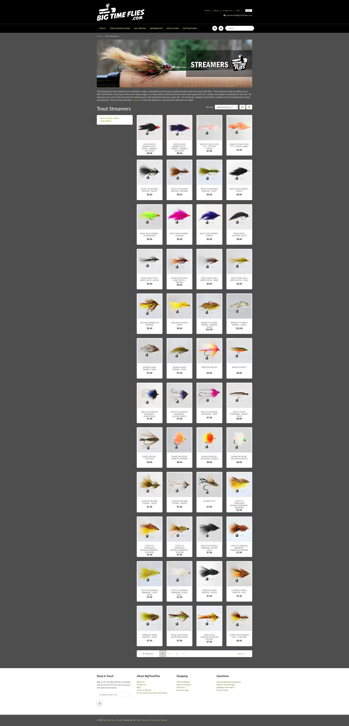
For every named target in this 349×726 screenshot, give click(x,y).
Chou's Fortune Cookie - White (179, 502)
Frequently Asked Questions (228, 682)
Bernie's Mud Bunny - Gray (149, 368)
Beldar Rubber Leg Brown (149, 324)
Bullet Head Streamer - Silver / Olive (239, 414)
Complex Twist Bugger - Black (209, 591)
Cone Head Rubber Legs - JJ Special (239, 636)
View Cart (181, 687)
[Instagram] (99, 703)
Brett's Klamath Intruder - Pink (209, 413)
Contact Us (227, 10)
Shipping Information (225, 687)
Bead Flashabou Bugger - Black (149, 190)
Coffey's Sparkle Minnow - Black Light (209, 548)
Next (240, 654)
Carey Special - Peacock (149, 457)
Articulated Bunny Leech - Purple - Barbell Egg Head (179, 147)
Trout (102, 28)
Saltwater (140, 28)
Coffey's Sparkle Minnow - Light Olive (149, 592)
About (216, 10)
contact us (137, 100)
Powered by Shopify (158, 720)
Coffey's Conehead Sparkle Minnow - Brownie (239, 504)
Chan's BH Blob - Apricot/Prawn (179, 457)
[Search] (251, 28)
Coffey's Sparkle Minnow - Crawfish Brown (239, 548)
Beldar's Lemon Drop (180, 324)
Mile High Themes (140, 720)
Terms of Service (144, 690)
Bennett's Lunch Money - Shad (239, 324)
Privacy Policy (222, 690)
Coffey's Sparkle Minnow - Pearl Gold (179, 592)
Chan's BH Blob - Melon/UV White (239, 457)
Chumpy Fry (209, 501)
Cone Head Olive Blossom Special (179, 636)
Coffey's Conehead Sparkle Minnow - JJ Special (149, 549)
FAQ (238, 10)
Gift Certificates (183, 682)
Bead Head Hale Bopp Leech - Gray (209, 279)
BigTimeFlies (109, 720)
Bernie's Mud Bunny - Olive (179, 368)
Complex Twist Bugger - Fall (239, 591)
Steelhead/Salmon (120, 28)
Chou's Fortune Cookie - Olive (149, 502)
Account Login (183, 690)
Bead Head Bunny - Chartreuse (149, 234)
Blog (139, 687)
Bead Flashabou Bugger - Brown (179, 190)
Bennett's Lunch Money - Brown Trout (209, 325)
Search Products (184, 685)
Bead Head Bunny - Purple (209, 234)
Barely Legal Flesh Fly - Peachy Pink (239, 145)
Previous (149, 654)
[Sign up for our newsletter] (129, 695)
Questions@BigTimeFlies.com (239, 15)
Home (207, 10)
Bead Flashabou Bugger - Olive (209, 190)
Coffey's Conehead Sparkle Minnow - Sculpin (179, 549)
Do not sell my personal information (152, 693)
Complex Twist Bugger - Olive (149, 636)
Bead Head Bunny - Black (239, 190)
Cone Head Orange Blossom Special (209, 637)
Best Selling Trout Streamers (109, 119)
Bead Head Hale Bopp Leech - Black (149, 279)
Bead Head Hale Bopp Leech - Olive (239, 279)
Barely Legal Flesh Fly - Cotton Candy (209, 146)
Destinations (190, 28)
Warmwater (156, 28)
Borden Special (209, 367)
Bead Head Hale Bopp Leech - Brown (179, 280)
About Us (141, 682)
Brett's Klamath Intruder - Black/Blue (149, 414)
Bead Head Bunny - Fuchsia (179, 234)
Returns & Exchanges (225, 685)
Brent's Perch (239, 367)
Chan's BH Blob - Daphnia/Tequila (209, 457)
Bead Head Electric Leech (239, 234)
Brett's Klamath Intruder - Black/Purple (179, 414)
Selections (173, 28)
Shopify (119, 720)
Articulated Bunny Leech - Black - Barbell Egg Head (149, 147)
